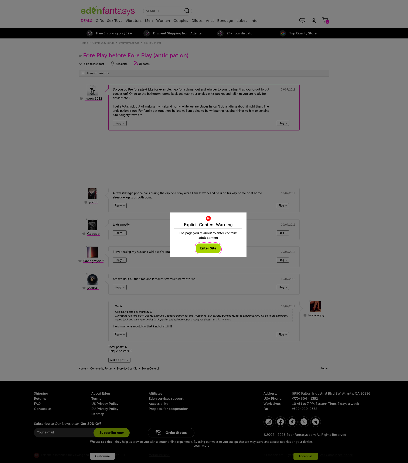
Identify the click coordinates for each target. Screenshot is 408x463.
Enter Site (208, 248)
